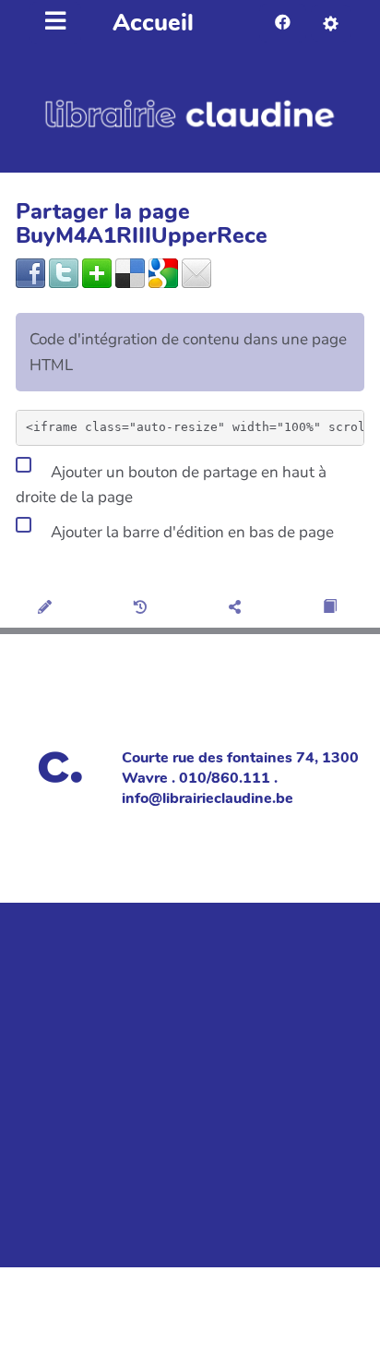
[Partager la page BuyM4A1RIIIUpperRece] (237, 608)
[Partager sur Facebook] (30, 271)
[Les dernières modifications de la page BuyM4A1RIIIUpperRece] (143, 608)
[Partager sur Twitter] (63, 271)
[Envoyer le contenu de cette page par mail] (196, 271)
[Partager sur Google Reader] (163, 271)
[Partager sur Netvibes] (97, 271)
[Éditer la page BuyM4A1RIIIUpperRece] (47, 608)
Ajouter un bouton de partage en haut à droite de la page (171, 485)
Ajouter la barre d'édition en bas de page (190, 531)
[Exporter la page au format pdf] (332, 608)
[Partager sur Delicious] (130, 271)
